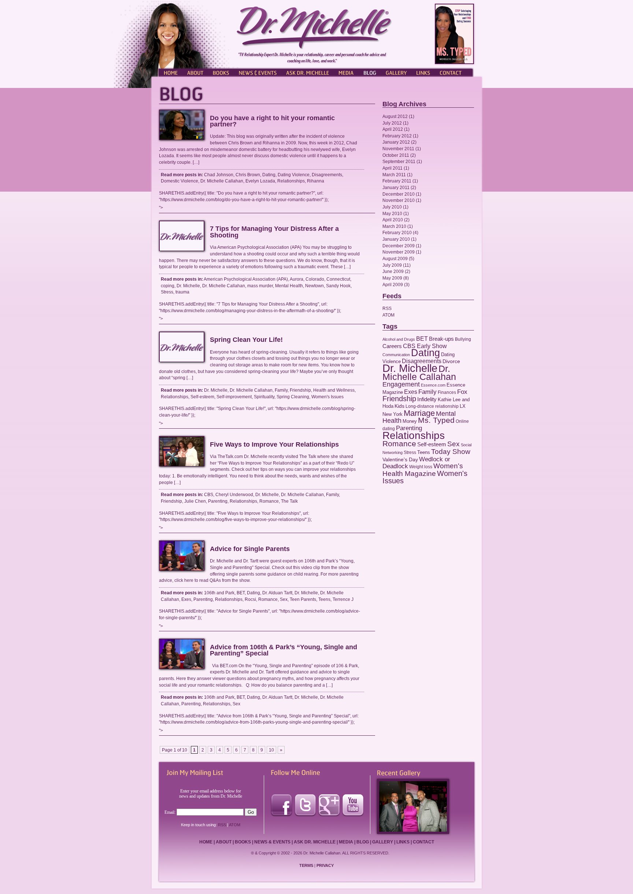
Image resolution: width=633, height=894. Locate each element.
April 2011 (392, 168)
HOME (170, 72)
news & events (272, 842)
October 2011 (395, 155)
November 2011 (398, 148)
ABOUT (195, 72)
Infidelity (427, 399)
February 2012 (397, 135)
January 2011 (396, 187)
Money (410, 421)
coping (167, 285)
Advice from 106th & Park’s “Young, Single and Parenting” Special (283, 650)
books (243, 842)
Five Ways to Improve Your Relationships (274, 444)
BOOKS (221, 72)
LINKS (423, 72)
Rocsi (250, 599)
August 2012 (395, 116)
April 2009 (392, 284)
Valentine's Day (400, 459)
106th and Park (219, 592)
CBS (208, 494)
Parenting (217, 501)
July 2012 (392, 123)
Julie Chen (195, 501)
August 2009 (395, 258)
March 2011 (394, 174)
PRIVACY (325, 865)
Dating (268, 174)
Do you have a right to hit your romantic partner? (272, 121)
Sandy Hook (338, 285)
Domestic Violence (179, 180)
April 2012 (392, 129)
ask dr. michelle (315, 842)
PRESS (346, 72)
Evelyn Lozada (260, 180)
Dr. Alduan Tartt (277, 592)
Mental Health (289, 285)
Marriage (419, 413)
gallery (382, 842)
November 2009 (398, 252)
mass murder (260, 285)
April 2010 (392, 219)
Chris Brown (248, 174)
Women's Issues (327, 396)
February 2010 (397, 232)
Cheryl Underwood (234, 494)
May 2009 (392, 278)
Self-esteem (202, 396)
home (205, 842)
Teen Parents (303, 599)
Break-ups (441, 339)
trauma (182, 291)
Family (281, 390)
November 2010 (398, 200)
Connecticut (338, 279)
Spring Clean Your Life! (246, 339)
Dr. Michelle (188, 285)
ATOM (388, 315)
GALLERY (396, 72)
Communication (396, 354)
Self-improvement (234, 396)
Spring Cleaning (293, 396)
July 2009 (392, 265)
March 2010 (394, 226)
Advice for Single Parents (250, 549)
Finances (447, 392)
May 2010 (392, 213)
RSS (387, 308)
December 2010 (398, 194)
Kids (399, 406)
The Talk (289, 501)
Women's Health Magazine (422, 469)
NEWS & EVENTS (258, 72)
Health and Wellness (334, 390)
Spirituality (264, 396)
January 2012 (396, 142)
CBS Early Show (425, 346)
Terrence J (343, 599)
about (224, 842)
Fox (462, 391)
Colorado (315, 279)
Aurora (296, 279)
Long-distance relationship (432, 406)
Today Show (450, 451)
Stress (167, 291)
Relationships (291, 180)
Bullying (463, 339)
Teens (324, 599)
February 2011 (396, 180)
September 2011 (398, 161)
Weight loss (420, 466)
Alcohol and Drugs (398, 339)
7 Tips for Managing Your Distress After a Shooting (274, 232)
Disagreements (327, 174)
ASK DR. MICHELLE (307, 72)
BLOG (370, 72)
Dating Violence (294, 174)
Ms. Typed (436, 420)
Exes (186, 599)
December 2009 (398, 245)
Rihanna (315, 180)
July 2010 (392, 206)
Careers (392, 346)
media (346, 842)
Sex (284, 599)
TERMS (306, 865)
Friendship (300, 390)
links (403, 842)
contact (423, 842)
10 (271, 749)
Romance (269, 501)
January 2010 (396, 239)
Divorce (451, 361)
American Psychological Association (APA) (246, 279)
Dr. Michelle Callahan (221, 180)
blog (362, 842)
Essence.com (433, 385)
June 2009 (393, 271)
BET (241, 592)
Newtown (314, 285)
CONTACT (454, 72)
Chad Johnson (218, 174)
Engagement (401, 384)
